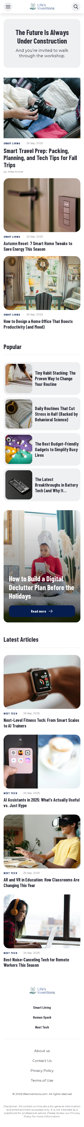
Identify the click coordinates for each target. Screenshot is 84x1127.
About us (42, 1051)
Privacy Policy (42, 1070)
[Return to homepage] (42, 991)
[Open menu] (8, 6)
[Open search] (75, 6)
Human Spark (42, 1017)
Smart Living (42, 1007)
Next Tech (42, 1027)
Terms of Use (42, 1080)
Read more (38, 611)
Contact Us (42, 1061)
